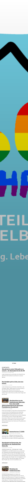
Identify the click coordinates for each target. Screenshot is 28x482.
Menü (14, 363)
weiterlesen (4, 425)
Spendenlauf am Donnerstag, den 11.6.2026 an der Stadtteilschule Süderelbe (11, 444)
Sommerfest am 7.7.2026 (16, 431)
